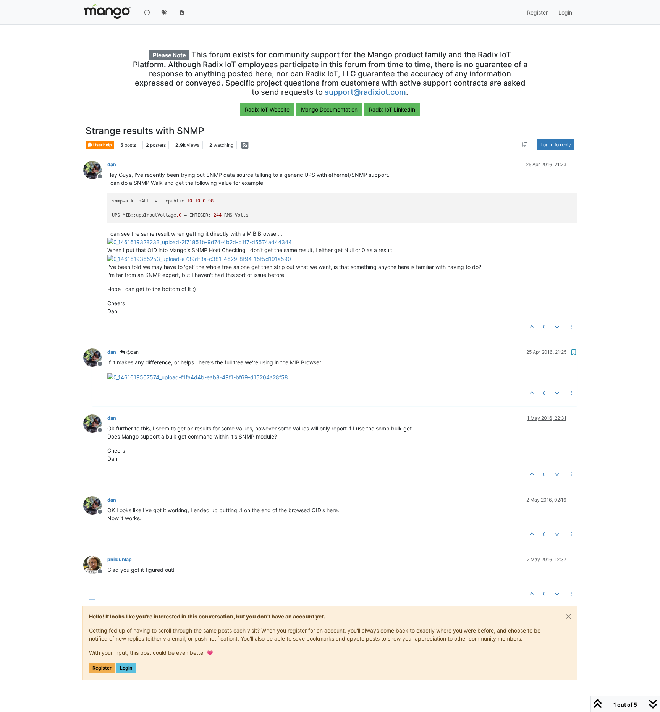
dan (111, 164)
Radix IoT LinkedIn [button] (392, 109)
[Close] (568, 616)
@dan (132, 352)
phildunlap (119, 559)
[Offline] (95, 169)
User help (102, 144)
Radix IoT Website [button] (267, 109)
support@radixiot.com (365, 92)
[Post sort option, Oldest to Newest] (524, 145)
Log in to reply (555, 145)
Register (102, 668)
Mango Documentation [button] (329, 109)
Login (126, 668)
